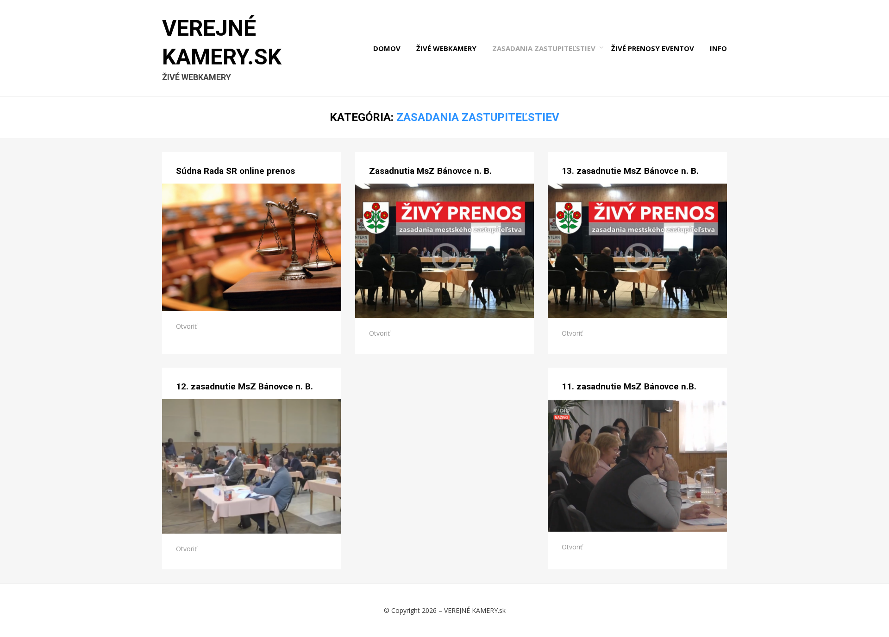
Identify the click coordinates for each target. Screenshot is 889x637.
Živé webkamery (446, 48)
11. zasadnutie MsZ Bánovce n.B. (629, 386)
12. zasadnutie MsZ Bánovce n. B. (244, 386)
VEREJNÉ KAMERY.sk (475, 610)
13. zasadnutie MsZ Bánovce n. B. (630, 171)
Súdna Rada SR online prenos (235, 171)
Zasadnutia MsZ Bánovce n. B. (430, 171)
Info (718, 48)
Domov (387, 48)
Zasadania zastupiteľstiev (543, 48)
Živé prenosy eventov (652, 48)
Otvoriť (186, 326)
